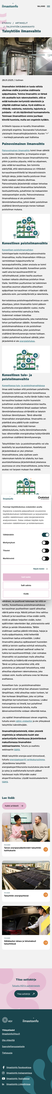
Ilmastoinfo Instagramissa (19, 1073)
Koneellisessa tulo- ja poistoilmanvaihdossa (23, 385)
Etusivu (6, 23)
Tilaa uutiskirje (23, 994)
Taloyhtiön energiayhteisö (16, 895)
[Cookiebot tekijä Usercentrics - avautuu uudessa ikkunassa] (38, 498)
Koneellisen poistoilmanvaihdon (17, 249)
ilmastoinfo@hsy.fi (11, 1033)
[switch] (45, 543)
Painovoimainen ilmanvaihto (16, 150)
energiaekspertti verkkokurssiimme (27, 759)
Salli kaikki (26, 577)
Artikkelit (21, 23)
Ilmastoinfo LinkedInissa (18, 1084)
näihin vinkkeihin (24, 721)
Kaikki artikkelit (12, 805)
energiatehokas (27, 341)
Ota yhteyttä (8, 1040)
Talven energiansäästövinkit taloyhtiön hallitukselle (22, 849)
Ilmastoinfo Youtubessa (18, 1078)
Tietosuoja (7, 1052)
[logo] (26, 1020)
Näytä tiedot (38, 569)
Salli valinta (26, 585)
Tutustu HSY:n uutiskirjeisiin (26, 985)
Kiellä (26, 594)
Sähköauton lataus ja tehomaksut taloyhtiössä (20, 942)
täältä (17, 749)
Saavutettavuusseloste (13, 1046)
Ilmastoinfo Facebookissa (18, 1067)
